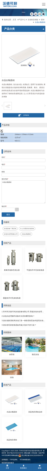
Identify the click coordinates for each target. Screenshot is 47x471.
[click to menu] (43, 4)
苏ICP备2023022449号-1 (15, 453)
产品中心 (21, 20)
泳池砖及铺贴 (33, 20)
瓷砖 (42, 20)
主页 (7, 468)
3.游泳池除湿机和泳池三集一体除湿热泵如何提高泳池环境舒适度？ (23, 320)
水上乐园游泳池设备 (27, 228)
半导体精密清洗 (25, 459)
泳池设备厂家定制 (10, 228)
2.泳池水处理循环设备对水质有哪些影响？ (18, 316)
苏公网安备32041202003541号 (32, 455)
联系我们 (23, 468)
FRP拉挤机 (13, 459)
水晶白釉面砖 (26, 234)
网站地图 (27, 453)
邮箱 (39, 468)
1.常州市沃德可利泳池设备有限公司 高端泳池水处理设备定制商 (23, 312)
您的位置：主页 (10, 20)
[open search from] (38, 4)
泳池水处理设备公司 (11, 234)
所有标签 (34, 453)
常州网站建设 (13, 455)
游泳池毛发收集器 (8, 463)
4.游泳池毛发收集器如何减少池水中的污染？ (19, 325)
